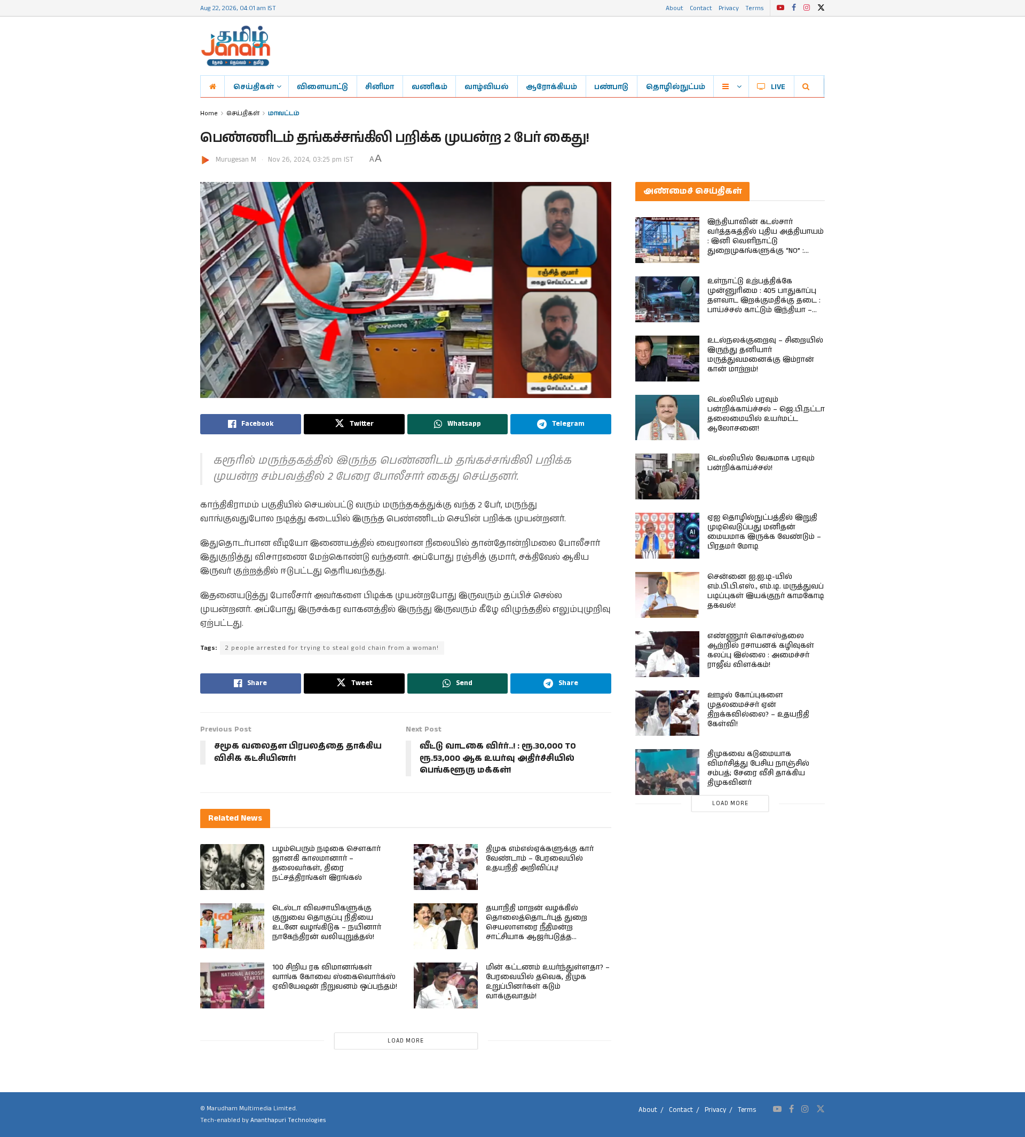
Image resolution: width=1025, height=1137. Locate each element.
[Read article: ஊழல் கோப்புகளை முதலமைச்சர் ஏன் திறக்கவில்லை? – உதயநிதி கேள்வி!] (667, 713)
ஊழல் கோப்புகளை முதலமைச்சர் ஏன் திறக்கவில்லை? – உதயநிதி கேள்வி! (758, 709)
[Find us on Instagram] (806, 8)
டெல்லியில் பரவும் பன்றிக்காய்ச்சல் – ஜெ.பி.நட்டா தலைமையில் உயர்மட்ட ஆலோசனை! (766, 414)
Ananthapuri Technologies (288, 1120)
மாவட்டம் (283, 112)
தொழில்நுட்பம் (675, 86)
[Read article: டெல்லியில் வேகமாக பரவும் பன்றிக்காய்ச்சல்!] (667, 476)
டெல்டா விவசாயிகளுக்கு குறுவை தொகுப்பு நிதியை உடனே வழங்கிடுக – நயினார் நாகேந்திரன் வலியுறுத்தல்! (326, 922)
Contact (701, 7)
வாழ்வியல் (486, 86)
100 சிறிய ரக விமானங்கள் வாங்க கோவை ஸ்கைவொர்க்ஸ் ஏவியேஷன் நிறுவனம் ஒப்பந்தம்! (334, 977)
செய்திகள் (253, 86)
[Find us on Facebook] (794, 8)
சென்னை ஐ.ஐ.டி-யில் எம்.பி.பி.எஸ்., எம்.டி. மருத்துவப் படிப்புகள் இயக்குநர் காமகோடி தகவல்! (765, 591)
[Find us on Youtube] (780, 8)
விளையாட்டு (322, 86)
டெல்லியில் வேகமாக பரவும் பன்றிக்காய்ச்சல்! (761, 463)
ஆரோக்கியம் (551, 86)
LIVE (778, 86)
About (674, 7)
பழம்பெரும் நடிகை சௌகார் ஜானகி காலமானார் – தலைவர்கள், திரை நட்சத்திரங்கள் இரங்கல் (326, 863)
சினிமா (379, 86)
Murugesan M (236, 160)
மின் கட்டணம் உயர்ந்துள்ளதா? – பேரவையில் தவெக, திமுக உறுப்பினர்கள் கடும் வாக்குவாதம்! (548, 981)
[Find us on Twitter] (821, 8)
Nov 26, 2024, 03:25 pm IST (310, 160)
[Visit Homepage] (235, 46)
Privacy (729, 7)
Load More (406, 1041)
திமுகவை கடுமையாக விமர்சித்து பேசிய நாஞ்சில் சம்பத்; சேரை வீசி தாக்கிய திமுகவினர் (758, 768)
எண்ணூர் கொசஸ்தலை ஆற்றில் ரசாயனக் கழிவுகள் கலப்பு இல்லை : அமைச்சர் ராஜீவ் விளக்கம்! (760, 650)
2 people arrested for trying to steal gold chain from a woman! (332, 648)
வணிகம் (429, 86)
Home (209, 112)
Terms (754, 7)
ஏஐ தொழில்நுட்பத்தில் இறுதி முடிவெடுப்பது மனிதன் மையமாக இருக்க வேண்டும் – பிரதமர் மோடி (764, 532)
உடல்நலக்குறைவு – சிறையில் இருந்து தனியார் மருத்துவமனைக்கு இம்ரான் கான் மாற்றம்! (765, 355)
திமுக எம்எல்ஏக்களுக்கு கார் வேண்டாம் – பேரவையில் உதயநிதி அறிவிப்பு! (540, 858)
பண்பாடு (611, 86)
